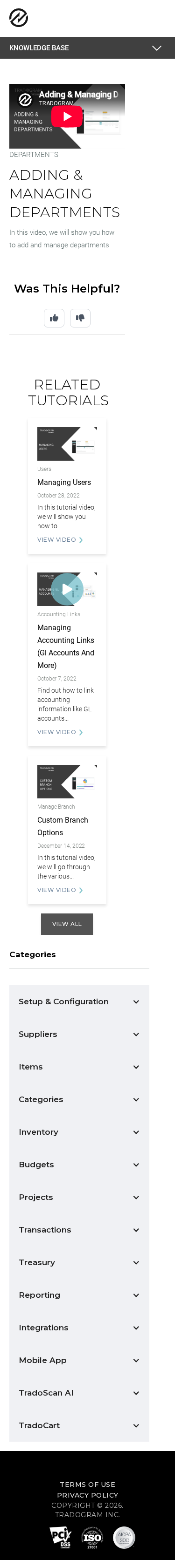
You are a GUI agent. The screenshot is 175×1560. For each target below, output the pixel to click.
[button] (159, 48)
